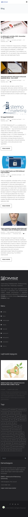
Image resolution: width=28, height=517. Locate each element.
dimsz (12, 419)
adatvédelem (4, 413)
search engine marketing (17, 446)
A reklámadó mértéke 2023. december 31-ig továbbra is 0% (13, 36)
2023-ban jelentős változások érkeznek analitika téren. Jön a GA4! (13, 77)
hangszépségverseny (6, 426)
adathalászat (5, 409)
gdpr (15, 423)
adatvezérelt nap (21, 409)
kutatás (16, 433)
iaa (20, 426)
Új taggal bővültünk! (7, 117)
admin (3, 40)
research (23, 443)
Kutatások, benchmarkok (15, 232)
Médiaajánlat (6, 337)
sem (3, 449)
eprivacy (3, 423)
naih (19, 439)
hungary (15, 426)
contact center (11, 416)
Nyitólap (4, 311)
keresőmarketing (5, 429)
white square (18, 449)
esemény (9, 423)
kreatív (10, 433)
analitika (12, 413)
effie (16, 419)
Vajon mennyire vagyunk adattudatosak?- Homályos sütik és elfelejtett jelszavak (14, 229)
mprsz (22, 436)
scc (2, 446)
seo (6, 449)
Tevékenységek (6, 320)
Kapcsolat (5, 329)
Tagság (4, 324)
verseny (11, 449)
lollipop (21, 433)
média (7, 439)
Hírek (8, 40)
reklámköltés (8, 443)
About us (4, 346)
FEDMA (3, 296)
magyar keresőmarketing (7, 436)
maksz (16, 436)
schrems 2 (7, 446)
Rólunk (4, 316)
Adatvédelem (5, 341)
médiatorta (13, 439)
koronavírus (4, 433)
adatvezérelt (13, 409)
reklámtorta (16, 443)
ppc (2, 443)
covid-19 (23, 416)
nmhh (24, 439)
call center (4, 416)
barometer (18, 413)
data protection (5, 419)
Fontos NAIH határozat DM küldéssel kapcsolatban (12, 171)
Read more (6, 148)
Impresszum (5, 333)
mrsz (3, 439)
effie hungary (22, 419)
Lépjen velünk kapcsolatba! (8, 488)
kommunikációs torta (16, 429)
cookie (18, 416)
